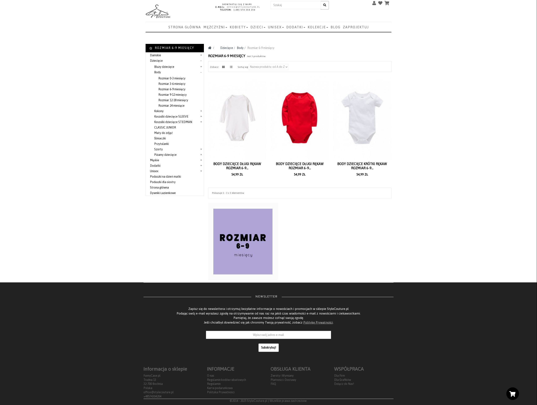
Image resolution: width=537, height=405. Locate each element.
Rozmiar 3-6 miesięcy (171, 83)
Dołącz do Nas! (344, 383)
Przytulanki (161, 143)
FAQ (273, 383)
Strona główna (159, 187)
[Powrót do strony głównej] (209, 48)
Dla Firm (339, 375)
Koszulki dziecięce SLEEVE (171, 116)
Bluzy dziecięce (164, 66)
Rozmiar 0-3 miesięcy (171, 78)
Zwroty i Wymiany (282, 375)
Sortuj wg (243, 67)
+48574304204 (152, 396)
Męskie (154, 160)
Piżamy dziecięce (165, 154)
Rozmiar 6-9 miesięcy (171, 89)
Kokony (159, 111)
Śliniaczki (160, 138)
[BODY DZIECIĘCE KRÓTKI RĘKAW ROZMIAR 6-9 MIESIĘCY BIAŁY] (362, 118)
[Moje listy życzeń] (381, 3)
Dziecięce (156, 60)
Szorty (158, 149)
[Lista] (231, 67)
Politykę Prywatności (318, 322)
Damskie (155, 55)
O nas (210, 375)
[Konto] (375, 3)
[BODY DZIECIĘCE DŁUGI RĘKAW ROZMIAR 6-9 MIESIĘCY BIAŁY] (237, 118)
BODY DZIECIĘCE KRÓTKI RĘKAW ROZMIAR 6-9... (362, 166)
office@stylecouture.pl (158, 392)
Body (157, 72)
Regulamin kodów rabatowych (226, 379)
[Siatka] (223, 67)
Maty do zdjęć (163, 133)
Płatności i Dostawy (283, 379)
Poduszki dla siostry (163, 182)
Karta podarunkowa (220, 388)
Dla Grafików (342, 379)
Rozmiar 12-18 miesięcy (173, 100)
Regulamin (214, 383)
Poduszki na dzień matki (165, 176)
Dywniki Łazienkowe (163, 193)
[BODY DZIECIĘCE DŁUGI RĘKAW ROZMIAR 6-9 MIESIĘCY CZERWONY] (300, 118)
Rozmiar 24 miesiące (171, 105)
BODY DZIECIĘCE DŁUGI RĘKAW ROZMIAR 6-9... (237, 166)
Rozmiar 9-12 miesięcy (172, 94)
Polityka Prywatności (221, 392)
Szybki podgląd (238, 171)
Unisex (154, 171)
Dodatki (155, 165)
